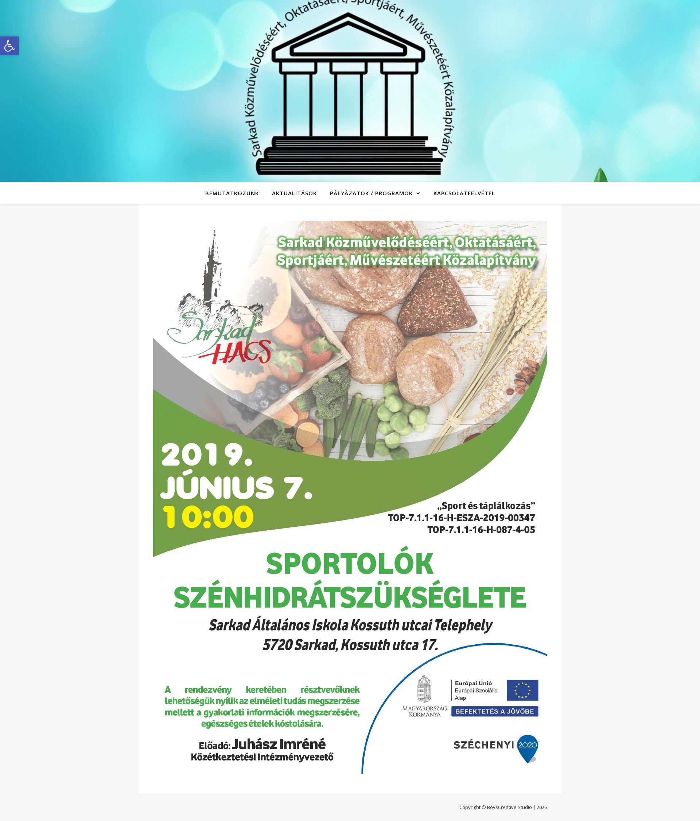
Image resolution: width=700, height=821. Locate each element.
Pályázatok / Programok (371, 193)
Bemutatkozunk (232, 193)
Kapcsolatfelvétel (464, 193)
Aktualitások (294, 193)
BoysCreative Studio (509, 807)
